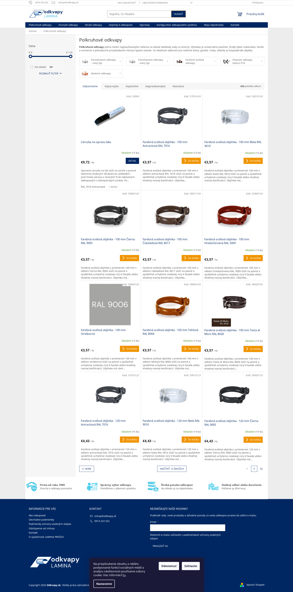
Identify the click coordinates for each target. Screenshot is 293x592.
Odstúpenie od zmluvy (42, 528)
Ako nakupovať (127, 2)
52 (261, 468)
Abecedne (178, 86)
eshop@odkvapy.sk (105, 516)
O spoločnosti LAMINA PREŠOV (46, 537)
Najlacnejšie (112, 86)
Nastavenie (104, 584)
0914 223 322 (101, 521)
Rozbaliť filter (48, 73)
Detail (132, 160)
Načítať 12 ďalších (172, 468)
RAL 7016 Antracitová (93, 186)
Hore (88, 468)
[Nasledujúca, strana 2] (254, 469)
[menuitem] (40, 25)
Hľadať (178, 14)
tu (124, 575)
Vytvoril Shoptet (255, 584)
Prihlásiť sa (160, 546)
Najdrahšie (132, 86)
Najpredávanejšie (155, 86)
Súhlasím (190, 566)
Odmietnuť (169, 566)
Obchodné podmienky (155, 2)
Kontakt (33, 532)
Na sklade (44, 67)
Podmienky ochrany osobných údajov (50, 524)
